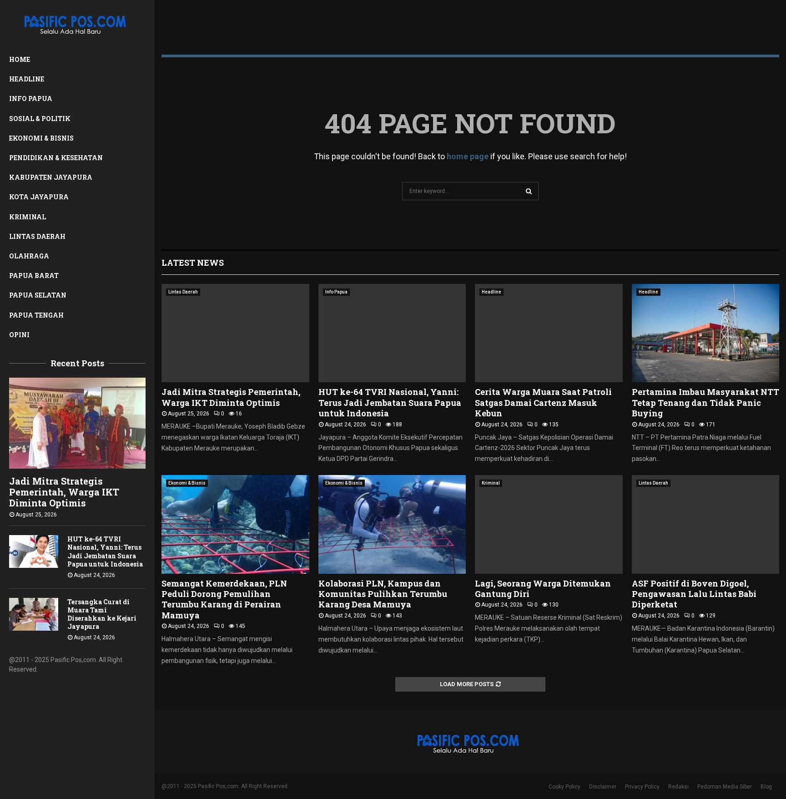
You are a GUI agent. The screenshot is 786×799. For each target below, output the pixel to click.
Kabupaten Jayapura (50, 177)
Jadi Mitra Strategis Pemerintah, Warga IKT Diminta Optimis (64, 492)
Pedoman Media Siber (724, 787)
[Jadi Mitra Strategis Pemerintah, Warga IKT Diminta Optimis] (77, 423)
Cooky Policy (564, 787)
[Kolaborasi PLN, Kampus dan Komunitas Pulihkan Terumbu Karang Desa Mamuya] (392, 524)
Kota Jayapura (39, 196)
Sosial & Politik (40, 118)
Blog (766, 787)
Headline (26, 79)
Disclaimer (602, 787)
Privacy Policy (642, 787)
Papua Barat (34, 275)
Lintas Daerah (37, 236)
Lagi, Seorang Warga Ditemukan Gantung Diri (543, 588)
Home (19, 59)
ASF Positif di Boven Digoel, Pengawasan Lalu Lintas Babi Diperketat (694, 594)
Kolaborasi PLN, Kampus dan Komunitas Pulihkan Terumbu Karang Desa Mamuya (382, 594)
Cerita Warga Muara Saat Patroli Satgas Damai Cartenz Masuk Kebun (543, 402)
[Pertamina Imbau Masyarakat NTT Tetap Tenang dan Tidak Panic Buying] (706, 333)
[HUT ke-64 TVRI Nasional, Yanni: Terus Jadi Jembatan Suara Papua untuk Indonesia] (33, 551)
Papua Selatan (37, 295)
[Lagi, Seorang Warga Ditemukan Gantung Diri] (549, 524)
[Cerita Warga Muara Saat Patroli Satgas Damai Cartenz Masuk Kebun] (549, 333)
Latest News (192, 262)
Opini (19, 334)
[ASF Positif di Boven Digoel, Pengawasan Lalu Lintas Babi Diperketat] (706, 524)
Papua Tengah (36, 315)
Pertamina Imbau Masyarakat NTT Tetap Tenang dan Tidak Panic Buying (705, 402)
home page (468, 156)
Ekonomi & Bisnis (41, 138)
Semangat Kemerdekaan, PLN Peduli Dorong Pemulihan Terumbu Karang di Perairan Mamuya (224, 599)
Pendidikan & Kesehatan (56, 157)
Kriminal (27, 216)
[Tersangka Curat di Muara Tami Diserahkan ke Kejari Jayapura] (33, 614)
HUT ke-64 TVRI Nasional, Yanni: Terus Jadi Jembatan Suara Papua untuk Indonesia (105, 551)
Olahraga (29, 256)
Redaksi (678, 787)
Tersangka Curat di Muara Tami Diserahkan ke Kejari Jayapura (101, 614)
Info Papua (30, 98)
